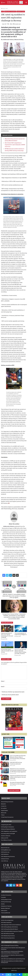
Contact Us (3, 806)
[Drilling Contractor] (14, 2)
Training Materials (5, 912)
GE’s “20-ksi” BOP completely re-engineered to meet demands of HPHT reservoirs (15, 144)
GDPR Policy (14, 970)
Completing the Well (6, 824)
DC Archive (4, 808)
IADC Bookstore (5, 854)
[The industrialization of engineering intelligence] (21, 628)
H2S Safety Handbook (6, 922)
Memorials (3, 812)
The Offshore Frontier (6, 840)
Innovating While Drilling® (8, 833)
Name (3, 681)
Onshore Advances (5, 835)
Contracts (3, 897)
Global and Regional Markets (8, 829)
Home (3, 8)
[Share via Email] (13, 575)
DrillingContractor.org (8, 968)
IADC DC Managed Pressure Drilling (9, 945)
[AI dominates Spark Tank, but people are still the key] (7, 644)
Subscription (4, 910)
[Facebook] (3, 575)
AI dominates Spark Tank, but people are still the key (7, 651)
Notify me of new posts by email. (10, 694)
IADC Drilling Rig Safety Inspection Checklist (12, 931)
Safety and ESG (4, 838)
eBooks (3, 904)
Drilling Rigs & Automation (10, 11)
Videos (2, 815)
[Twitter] (7, 575)
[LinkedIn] (10, 575)
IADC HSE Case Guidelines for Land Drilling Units (13, 958)
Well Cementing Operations (8, 938)
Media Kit (3, 804)
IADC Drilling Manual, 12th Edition (9, 927)
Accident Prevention (6, 895)
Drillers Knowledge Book (7, 920)
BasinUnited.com (5, 847)
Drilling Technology (6, 901)
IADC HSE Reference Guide (7, 933)
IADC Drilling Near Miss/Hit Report (9, 929)
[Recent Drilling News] (14, 730)
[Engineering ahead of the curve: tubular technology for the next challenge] (7, 628)
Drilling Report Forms (6, 899)
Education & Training (6, 906)
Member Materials (5, 908)
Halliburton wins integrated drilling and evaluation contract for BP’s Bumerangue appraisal (18, 770)
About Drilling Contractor (7, 801)
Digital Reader (4, 810)
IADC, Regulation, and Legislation (9, 831)
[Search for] (26, 3)
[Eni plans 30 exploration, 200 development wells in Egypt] (5, 784)
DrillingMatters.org (5, 850)
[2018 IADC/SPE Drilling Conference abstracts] (5, 764)
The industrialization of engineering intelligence (21, 634)
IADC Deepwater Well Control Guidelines (11, 924)
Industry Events (5, 858)
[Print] (17, 575)
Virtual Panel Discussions (7, 817)
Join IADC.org (4, 861)
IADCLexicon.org (5, 852)
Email (3, 686)
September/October (20, 11)
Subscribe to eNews (14, 790)
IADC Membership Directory (8, 856)
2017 (7, 8)
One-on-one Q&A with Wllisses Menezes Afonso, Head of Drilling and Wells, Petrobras (20, 651)
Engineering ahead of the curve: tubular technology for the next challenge (7, 635)
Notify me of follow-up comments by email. (13, 691)
